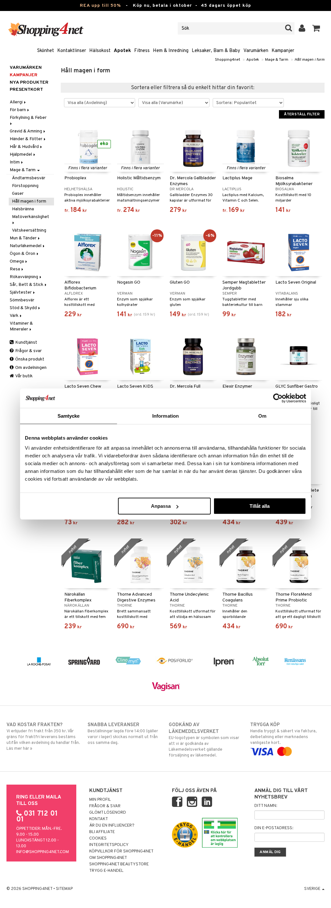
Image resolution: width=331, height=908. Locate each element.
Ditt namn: (265, 806)
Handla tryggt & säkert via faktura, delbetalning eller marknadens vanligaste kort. (283, 734)
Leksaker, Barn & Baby (216, 51)
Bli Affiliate (102, 832)
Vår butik (24, 376)
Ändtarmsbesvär (28, 178)
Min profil (100, 799)
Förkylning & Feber (29, 117)
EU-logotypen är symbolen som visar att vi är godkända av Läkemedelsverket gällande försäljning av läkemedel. (204, 740)
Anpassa (161, 506)
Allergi (17, 102)
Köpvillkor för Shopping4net (121, 851)
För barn (18, 110)
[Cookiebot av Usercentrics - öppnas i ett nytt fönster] (278, 398)
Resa (15, 269)
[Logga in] (302, 28)
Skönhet (45, 51)
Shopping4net (227, 59)
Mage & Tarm (276, 59)
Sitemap (64, 889)
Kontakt (98, 819)
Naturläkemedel (26, 246)
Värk (14, 315)
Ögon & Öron (23, 253)
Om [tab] (262, 415)
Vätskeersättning (29, 230)
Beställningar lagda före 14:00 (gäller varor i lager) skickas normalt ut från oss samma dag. (123, 734)
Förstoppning (25, 186)
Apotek (122, 51)
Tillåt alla (260, 506)
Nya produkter (29, 82)
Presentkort (26, 89)
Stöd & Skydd (24, 308)
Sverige (312, 889)
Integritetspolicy (109, 845)
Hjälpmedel (21, 154)
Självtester (21, 292)
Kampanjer (283, 51)
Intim (15, 162)
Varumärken (255, 51)
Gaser (18, 193)
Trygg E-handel (106, 870)
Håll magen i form (309, 59)
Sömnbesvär (22, 300)
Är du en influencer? (111, 825)
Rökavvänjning (24, 277)
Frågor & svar (28, 351)
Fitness (142, 51)
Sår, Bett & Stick (27, 284)
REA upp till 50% (100, 5)
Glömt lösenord (107, 812)
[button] (316, 28)
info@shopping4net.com (42, 852)
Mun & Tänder (23, 238)
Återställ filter (302, 114)
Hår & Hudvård (25, 147)
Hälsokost (100, 51)
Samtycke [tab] (69, 415)
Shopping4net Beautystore (119, 864)
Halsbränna (23, 209)
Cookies (98, 838)
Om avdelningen (30, 368)
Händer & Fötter (26, 139)
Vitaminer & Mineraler (21, 326)
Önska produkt (29, 359)
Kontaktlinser (71, 51)
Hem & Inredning (170, 51)
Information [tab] (165, 415)
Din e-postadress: (273, 828)
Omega (17, 261)
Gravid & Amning (26, 131)
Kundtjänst (25, 342)
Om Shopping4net (108, 858)
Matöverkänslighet (31, 217)
